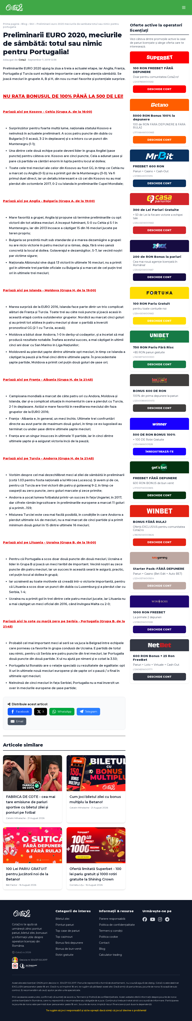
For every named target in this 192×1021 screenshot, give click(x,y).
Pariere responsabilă (112, 918)
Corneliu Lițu (77, 884)
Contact (104, 942)
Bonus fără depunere (69, 942)
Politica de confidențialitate (117, 924)
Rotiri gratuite (65, 954)
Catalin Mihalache (16, 818)
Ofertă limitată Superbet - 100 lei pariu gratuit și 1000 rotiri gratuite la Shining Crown (95, 874)
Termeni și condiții (110, 930)
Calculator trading (110, 954)
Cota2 (22, 59)
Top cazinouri (64, 936)
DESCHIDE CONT (159, 89)
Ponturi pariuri (65, 924)
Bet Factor (11, 884)
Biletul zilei (62, 918)
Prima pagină (11, 24)
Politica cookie (108, 936)
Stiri (31, 24)
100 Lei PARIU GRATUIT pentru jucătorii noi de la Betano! (27, 874)
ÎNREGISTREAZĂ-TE (159, 451)
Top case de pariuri (68, 930)
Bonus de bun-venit (68, 948)
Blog (24, 24)
